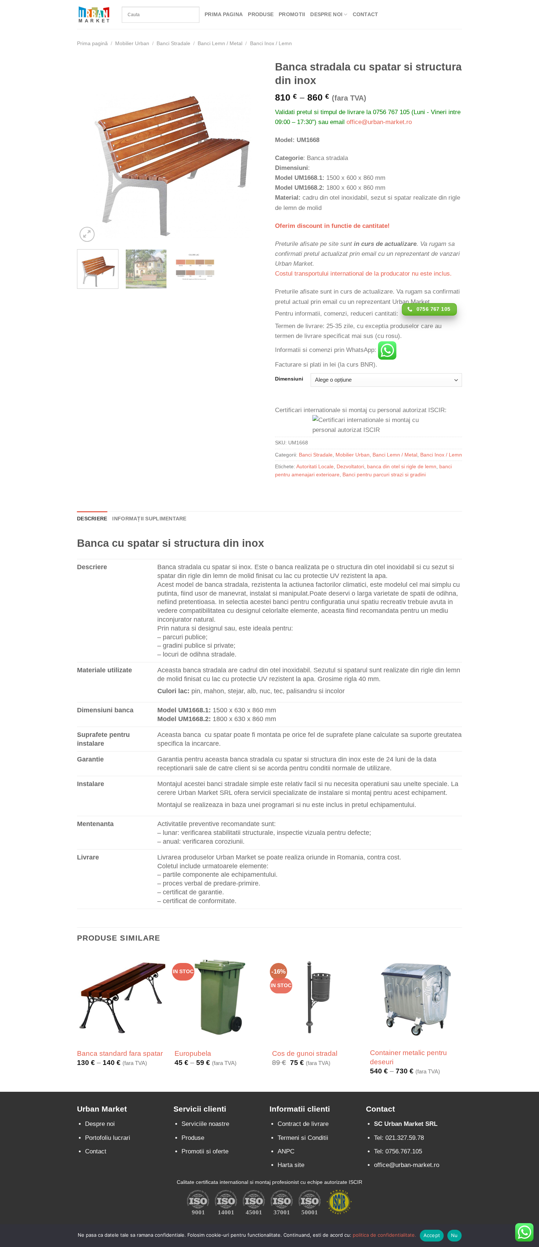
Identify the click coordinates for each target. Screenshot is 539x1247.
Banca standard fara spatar (120, 1053)
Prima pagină (92, 43)
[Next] (251, 150)
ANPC (286, 1151)
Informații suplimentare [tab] (149, 518)
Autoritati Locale (315, 466)
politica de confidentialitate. (384, 1235)
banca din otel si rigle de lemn (401, 466)
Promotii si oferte (205, 1151)
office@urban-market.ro (379, 122)
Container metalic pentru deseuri (408, 1057)
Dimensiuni (289, 379)
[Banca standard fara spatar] (122, 997)
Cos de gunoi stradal (304, 1053)
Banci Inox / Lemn (271, 43)
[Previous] (89, 150)
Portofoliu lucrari (107, 1137)
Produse (261, 14)
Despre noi (100, 1123)
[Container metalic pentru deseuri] (415, 997)
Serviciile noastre (205, 1123)
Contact (365, 14)
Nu (454, 1235)
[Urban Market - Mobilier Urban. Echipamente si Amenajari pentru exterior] (94, 14)
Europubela (193, 1053)
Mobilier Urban (132, 43)
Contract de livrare (303, 1123)
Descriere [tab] (92, 518)
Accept (431, 1235)
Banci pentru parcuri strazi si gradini (384, 474)
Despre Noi (326, 14)
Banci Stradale (173, 43)
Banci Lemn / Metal (220, 43)
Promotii (292, 14)
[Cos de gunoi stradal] (317, 997)
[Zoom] (87, 234)
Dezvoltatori (350, 466)
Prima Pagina (224, 14)
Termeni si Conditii (303, 1137)
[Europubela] (220, 997)
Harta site (291, 1164)
